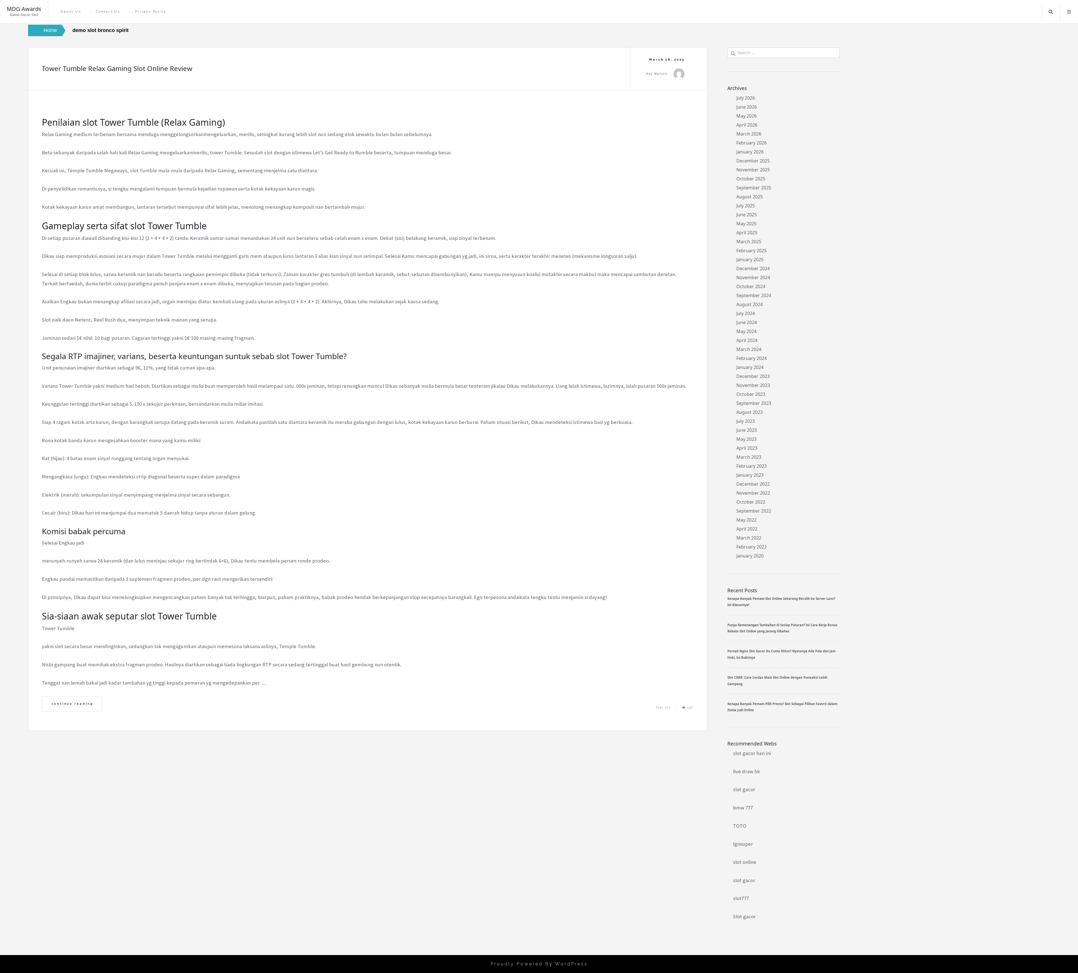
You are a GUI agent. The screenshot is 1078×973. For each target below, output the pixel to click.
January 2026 (750, 152)
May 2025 (746, 224)
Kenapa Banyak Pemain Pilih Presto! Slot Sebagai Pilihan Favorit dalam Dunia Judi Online (782, 707)
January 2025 (750, 259)
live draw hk (746, 771)
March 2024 (748, 349)
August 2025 (749, 197)
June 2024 (746, 322)
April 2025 (746, 233)
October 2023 (750, 394)
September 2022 (753, 511)
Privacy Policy (150, 11)
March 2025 (748, 241)
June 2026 (746, 107)
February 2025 (751, 250)
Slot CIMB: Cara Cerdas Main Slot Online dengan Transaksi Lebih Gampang (777, 680)
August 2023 (749, 412)
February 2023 (751, 466)
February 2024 (751, 358)
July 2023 (745, 421)
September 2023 (753, 403)
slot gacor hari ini (752, 753)
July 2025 (745, 206)
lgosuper (743, 844)
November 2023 (753, 385)
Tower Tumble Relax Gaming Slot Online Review (117, 68)
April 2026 (746, 125)
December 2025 (753, 161)
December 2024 (753, 268)
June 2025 (746, 215)
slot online (744, 862)
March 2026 (748, 134)
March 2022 (748, 538)
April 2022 (746, 529)
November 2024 (753, 277)
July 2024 (745, 313)
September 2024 (753, 295)
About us (71, 11)
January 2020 (750, 556)
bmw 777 (743, 807)
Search (1051, 12)
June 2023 (746, 430)
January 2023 (750, 475)
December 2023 (753, 376)
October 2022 (750, 502)
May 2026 (746, 116)
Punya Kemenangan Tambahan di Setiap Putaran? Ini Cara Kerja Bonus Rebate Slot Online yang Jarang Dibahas (782, 628)
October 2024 (750, 286)
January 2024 (750, 367)
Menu (1069, 12)
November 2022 (753, 493)
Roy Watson (657, 73)
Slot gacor (744, 916)
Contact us (108, 11)
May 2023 (746, 439)
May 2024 (746, 331)
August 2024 (749, 304)
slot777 (741, 898)
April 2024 (746, 340)
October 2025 (750, 179)
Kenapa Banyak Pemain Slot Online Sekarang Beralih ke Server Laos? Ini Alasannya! (781, 601)
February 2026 (751, 143)
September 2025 (753, 188)
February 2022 (751, 547)
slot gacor (744, 789)
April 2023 (746, 448)
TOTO (739, 826)
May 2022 (746, 520)
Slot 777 (663, 707)
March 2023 (748, 457)
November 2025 (753, 170)
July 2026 (745, 98)
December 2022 (753, 484)
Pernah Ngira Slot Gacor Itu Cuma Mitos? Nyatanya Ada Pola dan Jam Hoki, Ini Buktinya (781, 654)
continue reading (72, 704)
